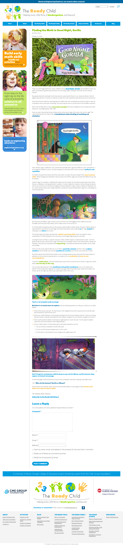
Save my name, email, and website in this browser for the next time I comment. (63, 449)
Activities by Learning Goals (25, 520)
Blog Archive (40, 524)
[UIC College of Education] (107, 497)
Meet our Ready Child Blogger (43, 517)
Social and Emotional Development (60, 522)
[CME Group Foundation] (15, 495)
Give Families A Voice (94, 525)
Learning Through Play (77, 531)
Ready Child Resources (112, 517)
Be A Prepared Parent (77, 521)
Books (42, 393)
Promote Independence (78, 534)
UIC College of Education (9, 522)
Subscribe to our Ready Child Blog (43, 521)
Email (35, 440)
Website (35, 445)
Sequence (47, 393)
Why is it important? (59, 517)
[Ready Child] (61, 486)
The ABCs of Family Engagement (94, 531)
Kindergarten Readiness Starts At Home (78, 517)
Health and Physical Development (59, 526)
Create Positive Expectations (76, 528)
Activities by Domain (25, 525)
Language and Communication (58, 529)
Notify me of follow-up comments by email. (50, 453)
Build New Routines (77, 523)
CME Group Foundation (9, 519)
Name (35, 435)
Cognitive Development (60, 519)
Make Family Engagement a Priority (96, 521)
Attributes (37, 393)
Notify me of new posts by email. (46, 457)
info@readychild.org (71, 508)
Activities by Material (25, 523)
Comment (36, 411)
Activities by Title (24, 517)
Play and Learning (59, 533)
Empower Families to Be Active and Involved (95, 528)
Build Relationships (77, 525)
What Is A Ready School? (95, 519)
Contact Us (6, 524)
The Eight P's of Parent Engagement (95, 535)
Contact (112, 6)
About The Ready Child (9, 517)
